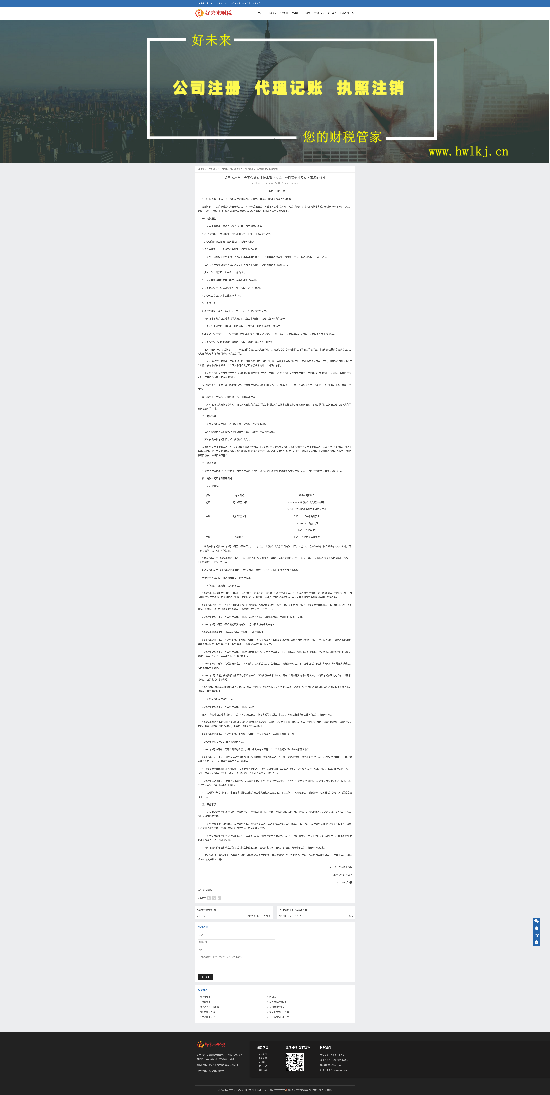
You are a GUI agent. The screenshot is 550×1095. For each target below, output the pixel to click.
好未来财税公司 (244, 1090)
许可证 (294, 13)
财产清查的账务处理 (209, 1007)
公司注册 (270, 13)
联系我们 (344, 13)
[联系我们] (536, 928)
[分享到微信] (214, 898)
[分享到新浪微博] (219, 898)
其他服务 (318, 13)
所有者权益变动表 (278, 1002)
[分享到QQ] (209, 898)
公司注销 (306, 13)
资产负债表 (205, 997)
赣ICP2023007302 (277, 1090)
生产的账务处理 (207, 1017)
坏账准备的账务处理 (279, 1017)
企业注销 (263, 1066)
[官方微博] (536, 935)
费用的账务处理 (207, 1012)
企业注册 (263, 1054)
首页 (260, 13)
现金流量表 (205, 1002)
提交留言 (205, 977)
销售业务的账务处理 (279, 1012)
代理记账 (283, 13)
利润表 (272, 997)
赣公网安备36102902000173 (299, 1090)
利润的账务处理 (276, 1007)
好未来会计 (211, 169)
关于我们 (332, 13)
